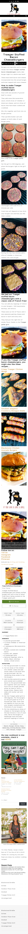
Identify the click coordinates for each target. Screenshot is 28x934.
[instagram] (13, 1)
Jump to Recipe (9, 63)
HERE (7, 739)
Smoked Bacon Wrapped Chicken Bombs (6, 790)
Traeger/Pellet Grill (8, 895)
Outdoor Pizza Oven (8, 889)
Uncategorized (6, 898)
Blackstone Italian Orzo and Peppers (11, 868)
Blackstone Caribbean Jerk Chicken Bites (13, 867)
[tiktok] (11, 1)
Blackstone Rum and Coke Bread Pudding (13, 872)
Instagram (6, 555)
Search (23, 804)
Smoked (4, 892)
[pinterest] (15, 1)
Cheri (5, 800)
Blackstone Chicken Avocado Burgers (10, 449)
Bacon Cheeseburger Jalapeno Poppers (6, 781)
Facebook (5, 557)
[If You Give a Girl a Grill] (14, 10)
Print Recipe (21, 63)
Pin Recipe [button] (14, 606)
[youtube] (17, 1)
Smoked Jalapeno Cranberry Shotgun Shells (13, 410)
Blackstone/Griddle (8, 882)
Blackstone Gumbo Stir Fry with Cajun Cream (12, 870)
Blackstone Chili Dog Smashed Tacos (12, 874)
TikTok (4, 552)
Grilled (3, 885)
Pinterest (5, 559)
